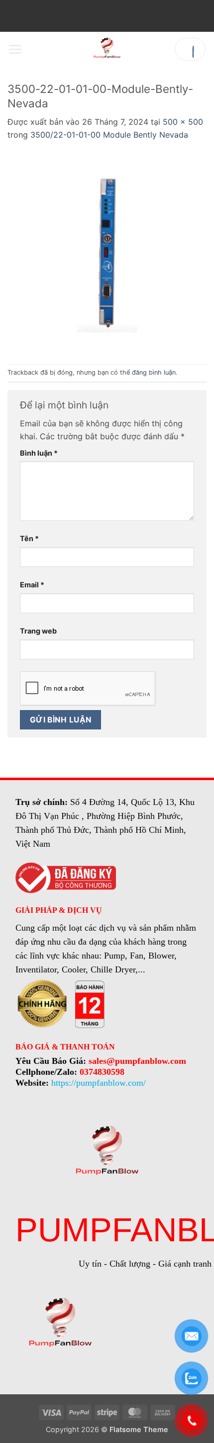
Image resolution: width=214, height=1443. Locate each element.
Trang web (38, 631)
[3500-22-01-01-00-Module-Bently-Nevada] (107, 252)
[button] (14, 49)
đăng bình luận (154, 372)
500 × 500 (183, 122)
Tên (29, 538)
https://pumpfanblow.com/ (98, 1083)
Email (32, 584)
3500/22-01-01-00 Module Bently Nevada (109, 135)
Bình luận (39, 453)
